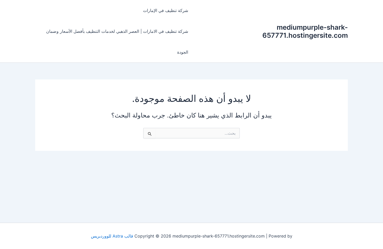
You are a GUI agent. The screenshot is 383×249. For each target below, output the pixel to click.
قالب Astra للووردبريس (112, 236)
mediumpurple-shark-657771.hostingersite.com (305, 31)
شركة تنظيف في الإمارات (165, 10)
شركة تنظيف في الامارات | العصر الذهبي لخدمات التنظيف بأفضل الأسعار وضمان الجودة (117, 42)
